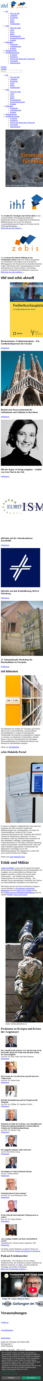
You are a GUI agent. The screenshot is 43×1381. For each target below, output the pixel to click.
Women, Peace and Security (17, 895)
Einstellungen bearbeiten (10, 1374)
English (3, 67)
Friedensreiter (15, 24)
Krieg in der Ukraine (24, 890)
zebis (7, 26)
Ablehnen (11, 1378)
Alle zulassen (31, 1378)
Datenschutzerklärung (9, 1371)
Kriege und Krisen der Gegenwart (22, 59)
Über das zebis (15, 28)
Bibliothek (9, 42)
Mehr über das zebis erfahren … (12, 272)
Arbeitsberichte (15, 46)
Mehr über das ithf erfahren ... (11, 228)
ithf (7, 11)
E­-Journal (13, 55)
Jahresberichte (15, 63)
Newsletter (14, 61)
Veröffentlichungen (12, 53)
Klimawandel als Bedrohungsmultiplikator (19, 892)
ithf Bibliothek (14, 747)
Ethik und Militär (8, 868)
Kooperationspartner (17, 38)
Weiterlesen (5, 348)
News (12, 32)
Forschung (14, 18)
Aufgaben (13, 15)
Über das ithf (14, 13)
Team (12, 20)
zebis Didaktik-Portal (17, 857)
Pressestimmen (15, 36)
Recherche (14, 44)
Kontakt (13, 40)
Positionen (14, 57)
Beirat (12, 22)
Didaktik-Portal (11, 51)
